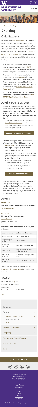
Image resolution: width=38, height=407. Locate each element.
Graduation (9, 323)
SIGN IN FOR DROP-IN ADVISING (18, 174)
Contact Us (19, 399)
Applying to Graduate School (14, 316)
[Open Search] (35, 2)
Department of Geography (11, 8)
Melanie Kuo (9, 145)
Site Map (19, 395)
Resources (7, 26)
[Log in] (30, 2)
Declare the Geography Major (11, 269)
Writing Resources (9, 343)
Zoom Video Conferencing (14, 123)
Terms (19, 393)
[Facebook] (16, 367)
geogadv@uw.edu (7, 208)
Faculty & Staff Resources (11, 327)
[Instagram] (22, 367)
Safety (5, 349)
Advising (13, 26)
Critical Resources (18, 40)
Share (4, 295)
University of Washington (15, 403)
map (13, 282)
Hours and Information (12, 319)
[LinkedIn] (10, 367)
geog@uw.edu (19, 387)
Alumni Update (19, 397)
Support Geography (20, 359)
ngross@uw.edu (6, 219)
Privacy (19, 391)
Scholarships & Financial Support (14, 338)
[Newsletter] (28, 367)
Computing (7, 333)
